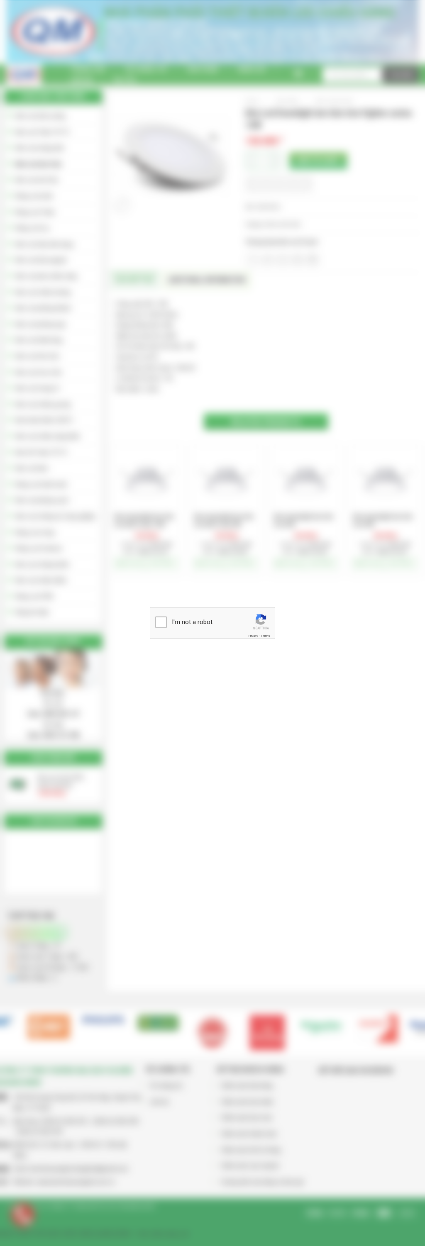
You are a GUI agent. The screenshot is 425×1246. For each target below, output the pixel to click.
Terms (265, 635)
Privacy (253, 635)
